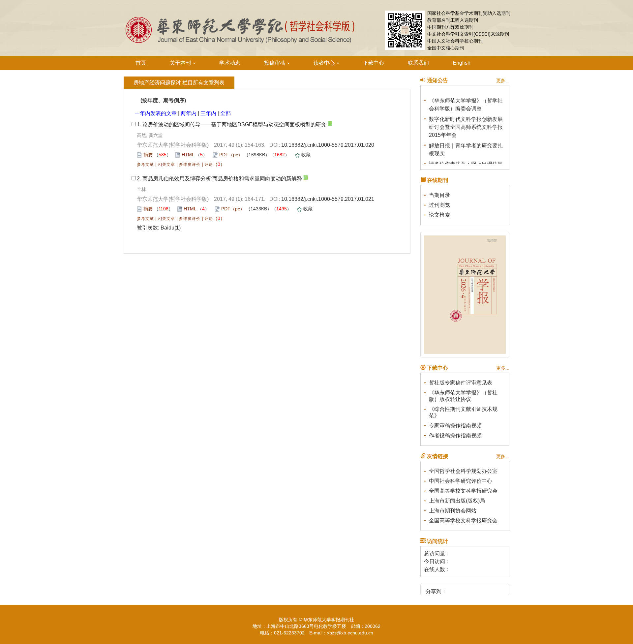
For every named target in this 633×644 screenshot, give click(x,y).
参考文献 (145, 164)
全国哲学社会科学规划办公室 (463, 471)
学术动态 (229, 63)
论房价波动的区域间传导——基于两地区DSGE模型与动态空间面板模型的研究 (234, 124)
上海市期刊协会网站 (452, 510)
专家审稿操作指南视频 (455, 425)
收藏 (306, 154)
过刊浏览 (439, 205)
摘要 (148, 154)
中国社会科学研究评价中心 (460, 481)
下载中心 (373, 63)
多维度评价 (189, 164)
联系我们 (418, 63)
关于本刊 (181, 63)
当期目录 (439, 195)
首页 (141, 63)
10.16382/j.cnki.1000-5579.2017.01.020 (327, 145)
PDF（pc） (231, 154)
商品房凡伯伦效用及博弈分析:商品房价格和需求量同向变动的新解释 (222, 178)
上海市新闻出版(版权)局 (457, 501)
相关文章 (166, 164)
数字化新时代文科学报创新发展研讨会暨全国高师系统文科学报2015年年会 (466, 124)
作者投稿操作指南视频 (455, 435)
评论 (208, 164)
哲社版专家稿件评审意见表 (460, 382)
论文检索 (439, 215)
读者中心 (325, 63)
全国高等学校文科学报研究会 (463, 491)
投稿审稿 (275, 63)
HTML (188, 154)
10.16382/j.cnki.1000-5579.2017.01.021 (327, 199)
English (461, 63)
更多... (502, 80)
